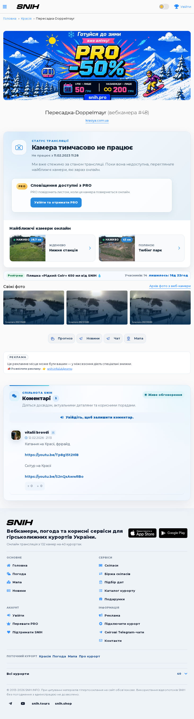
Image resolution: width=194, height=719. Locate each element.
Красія (45, 656)
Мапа (139, 338)
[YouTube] (23, 703)
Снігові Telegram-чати (124, 632)
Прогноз (65, 338)
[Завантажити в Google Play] (173, 533)
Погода (19, 574)
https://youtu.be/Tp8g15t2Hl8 (52, 455)
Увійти (18, 615)
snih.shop (63, 703)
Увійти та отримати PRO (56, 202)
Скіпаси (111, 565)
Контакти (113, 641)
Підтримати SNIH (27, 632)
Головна (20, 565)
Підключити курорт (122, 624)
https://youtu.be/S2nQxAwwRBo (54, 476)
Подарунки (115, 599)
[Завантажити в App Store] (142, 533)
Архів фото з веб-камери (170, 286)
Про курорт (89, 656)
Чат (117, 338)
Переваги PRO (25, 624)
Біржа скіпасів (117, 574)
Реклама (17, 357)
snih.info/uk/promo (59, 368)
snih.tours (41, 703)
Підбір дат (114, 582)
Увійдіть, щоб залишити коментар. (100, 417)
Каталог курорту (120, 590)
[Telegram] (10, 703)
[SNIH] (20, 522)
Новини (93, 338)
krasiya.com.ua (97, 120)
